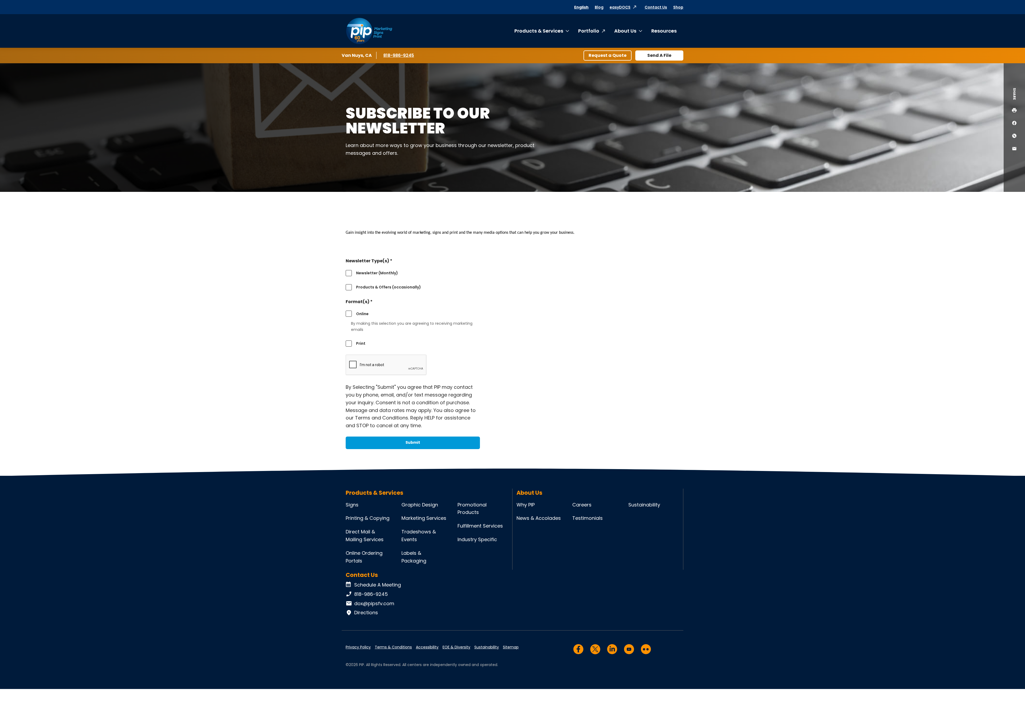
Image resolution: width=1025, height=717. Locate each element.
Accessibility (427, 647)
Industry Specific (477, 539)
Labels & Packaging (413, 557)
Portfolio (588, 30)
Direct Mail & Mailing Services (365, 535)
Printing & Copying (367, 518)
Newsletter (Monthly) (377, 273)
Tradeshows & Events (418, 535)
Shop (678, 7)
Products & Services (538, 30)
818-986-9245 (399, 55)
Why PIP (526, 504)
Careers (582, 504)
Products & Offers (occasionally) (388, 287)
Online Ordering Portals (364, 557)
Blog (599, 7)
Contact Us (656, 7)
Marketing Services (423, 518)
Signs (352, 504)
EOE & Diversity (456, 647)
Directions (366, 612)
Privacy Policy (358, 647)
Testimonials (587, 518)
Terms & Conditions (393, 647)
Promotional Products (472, 508)
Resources (664, 30)
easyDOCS (620, 7)
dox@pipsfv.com (374, 603)
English (581, 7)
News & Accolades (539, 518)
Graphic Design (419, 504)
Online (362, 313)
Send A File (659, 55)
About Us (625, 30)
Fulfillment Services (480, 525)
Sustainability (644, 504)
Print (360, 343)
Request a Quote (607, 55)
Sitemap (511, 647)
